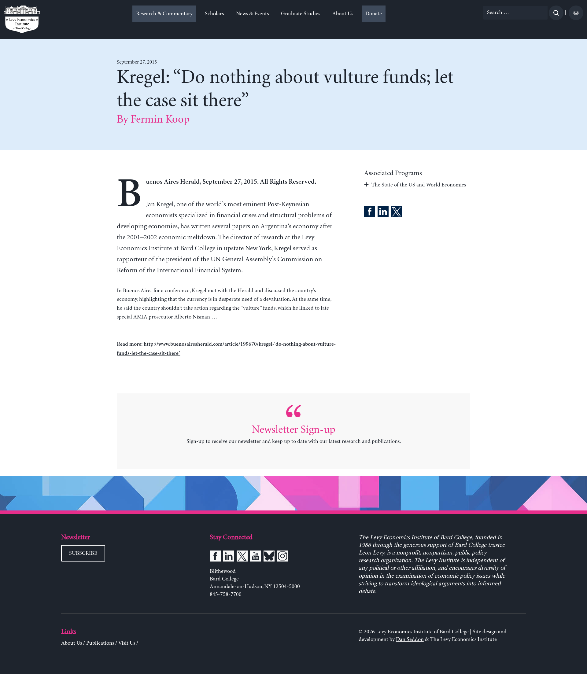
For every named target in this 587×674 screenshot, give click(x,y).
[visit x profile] (242, 557)
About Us (342, 14)
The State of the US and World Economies (418, 185)
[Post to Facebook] (369, 212)
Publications (100, 643)
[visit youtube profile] (255, 557)
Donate (373, 14)
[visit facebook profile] (215, 557)
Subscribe (83, 553)
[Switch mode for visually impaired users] (576, 13)
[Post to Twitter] (396, 212)
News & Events (252, 14)
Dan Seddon (410, 639)
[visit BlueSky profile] (269, 557)
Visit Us (126, 643)
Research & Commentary (164, 14)
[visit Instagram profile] (282, 557)
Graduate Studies (300, 14)
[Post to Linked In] (383, 212)
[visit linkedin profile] (228, 557)
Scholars (214, 14)
